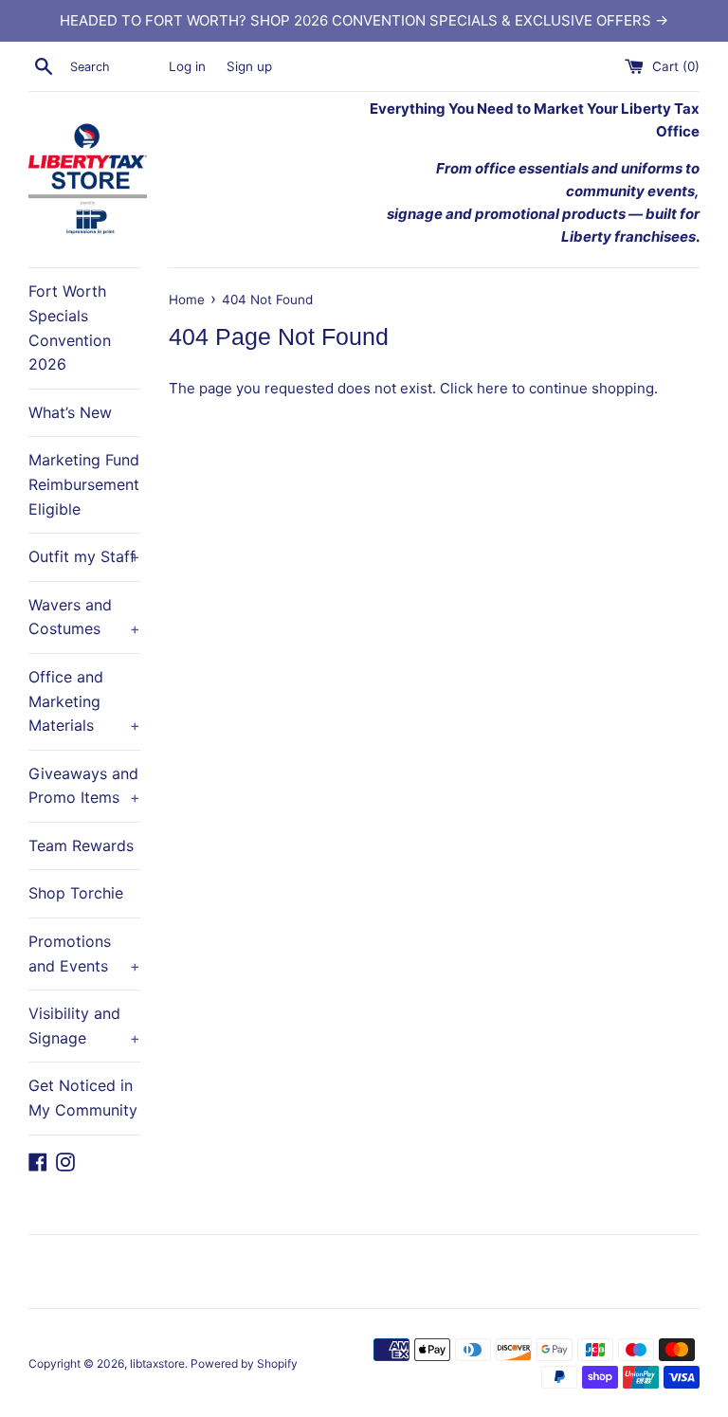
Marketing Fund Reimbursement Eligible (83, 484)
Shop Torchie (75, 892)
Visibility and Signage (84, 1025)
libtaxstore (157, 1363)
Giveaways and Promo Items (84, 786)
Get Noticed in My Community (82, 1097)
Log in (187, 66)
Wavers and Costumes (84, 617)
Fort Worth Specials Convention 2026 (69, 327)
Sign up (249, 66)
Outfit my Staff (84, 556)
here (492, 388)
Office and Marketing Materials (84, 701)
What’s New (70, 412)
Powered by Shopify (244, 1363)
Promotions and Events (84, 953)
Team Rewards (81, 845)
